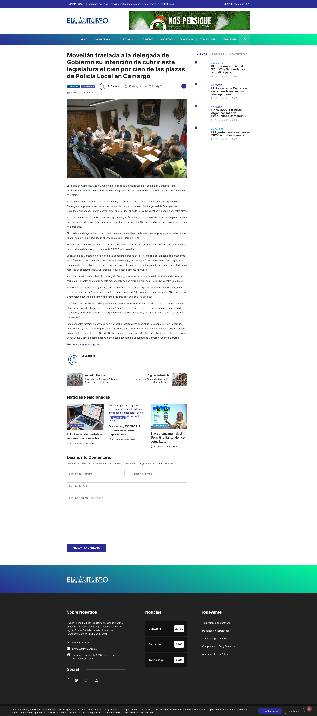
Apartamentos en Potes (215, 654)
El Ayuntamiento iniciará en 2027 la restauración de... (230, 133)
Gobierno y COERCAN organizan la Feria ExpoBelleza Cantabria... (228, 113)
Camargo (74, 86)
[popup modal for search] (244, 39)
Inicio (83, 39)
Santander (119, 425)
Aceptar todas (270, 711)
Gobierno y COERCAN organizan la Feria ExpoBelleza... (83, 430)
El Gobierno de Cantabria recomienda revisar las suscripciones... (229, 91)
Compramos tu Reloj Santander (219, 646)
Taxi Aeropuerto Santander (216, 622)
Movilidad (229, 39)
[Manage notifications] (309, 708)
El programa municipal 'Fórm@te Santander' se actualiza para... (228, 69)
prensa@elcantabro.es (84, 648)
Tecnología (208, 39)
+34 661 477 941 (81, 642)
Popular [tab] (218, 54)
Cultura (125, 39)
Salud (232, 50)
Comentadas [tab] (238, 54)
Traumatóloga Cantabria (215, 638)
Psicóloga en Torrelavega (215, 630)
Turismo (147, 39)
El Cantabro (114, 86)
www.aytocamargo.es (87, 344)
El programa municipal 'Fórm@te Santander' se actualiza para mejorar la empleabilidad (130, 4)
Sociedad (166, 39)
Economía (186, 39)
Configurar (294, 711)
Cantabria (101, 39)
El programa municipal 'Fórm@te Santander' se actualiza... (126, 437)
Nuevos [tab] (202, 54)
